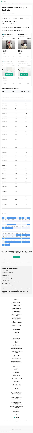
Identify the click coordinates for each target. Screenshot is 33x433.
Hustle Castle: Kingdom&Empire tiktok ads (29, 263)
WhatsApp (16, 412)
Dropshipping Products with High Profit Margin (16, 352)
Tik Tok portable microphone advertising (8, 273)
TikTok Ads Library (16, 336)
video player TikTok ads (6, 270)
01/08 (16, 385)
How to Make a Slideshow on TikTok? (16, 404)
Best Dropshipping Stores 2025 (16, 347)
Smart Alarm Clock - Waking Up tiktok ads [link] (17, 3)
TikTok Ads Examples (16, 366)
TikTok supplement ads (6, 283)
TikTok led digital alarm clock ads (7, 285)
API (16, 414)
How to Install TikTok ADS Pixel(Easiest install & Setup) (16, 407)
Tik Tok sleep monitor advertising (7, 278)
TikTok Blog (16, 368)
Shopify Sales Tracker (16, 301)
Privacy (13, 429)
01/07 (20, 385)
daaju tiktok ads (3, 262)
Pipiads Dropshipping (16, 350)
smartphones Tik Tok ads (6, 280)
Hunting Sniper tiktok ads (16, 263)
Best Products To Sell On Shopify (16, 361)
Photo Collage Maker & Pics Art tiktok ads (29, 262)
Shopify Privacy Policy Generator (16, 315)
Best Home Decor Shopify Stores (16, 362)
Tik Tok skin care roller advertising (7, 277)
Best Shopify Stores (16, 355)
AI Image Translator (16, 344)
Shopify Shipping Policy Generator (16, 322)
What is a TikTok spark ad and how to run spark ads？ (16, 403)
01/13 (16, 384)
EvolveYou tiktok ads (23, 263)
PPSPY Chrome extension (16, 325)
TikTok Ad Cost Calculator (16, 311)
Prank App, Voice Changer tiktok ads (4, 263)
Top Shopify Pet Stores (16, 356)
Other (21, 379)
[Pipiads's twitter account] (15, 427)
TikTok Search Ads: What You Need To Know (16, 390)
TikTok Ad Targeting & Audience (16, 303)
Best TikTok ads (16, 371)
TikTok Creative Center (16, 338)
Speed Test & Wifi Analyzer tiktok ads (10, 262)
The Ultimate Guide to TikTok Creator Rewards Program (16, 395)
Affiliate (16, 326)
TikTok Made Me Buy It (16, 353)
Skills (16, 335)
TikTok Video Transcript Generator (16, 339)
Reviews (16, 342)
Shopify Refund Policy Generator (17, 317)
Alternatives (16, 341)
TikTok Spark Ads (16, 333)
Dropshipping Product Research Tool (16, 348)
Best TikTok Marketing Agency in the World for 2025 (16, 400)
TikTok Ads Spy (16, 332)
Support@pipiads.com (16, 411)
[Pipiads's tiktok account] (17, 427)
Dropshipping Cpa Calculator (16, 309)
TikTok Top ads (16, 369)
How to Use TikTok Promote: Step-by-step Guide (16, 398)
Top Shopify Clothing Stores (16, 359)
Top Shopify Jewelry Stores (16, 358)
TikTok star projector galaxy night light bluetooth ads (10, 281)
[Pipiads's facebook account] (13, 427)
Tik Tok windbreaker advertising (7, 272)
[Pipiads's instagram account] (19, 427)
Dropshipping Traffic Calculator (16, 308)
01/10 (20, 384)
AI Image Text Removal (16, 345)
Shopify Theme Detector (16, 305)
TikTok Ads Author (16, 372)
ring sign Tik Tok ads (5, 275)
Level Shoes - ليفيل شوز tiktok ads (23, 262)
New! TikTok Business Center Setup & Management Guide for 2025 (16, 393)
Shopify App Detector (16, 306)
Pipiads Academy (16, 374)
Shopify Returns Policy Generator (16, 321)
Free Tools (16, 324)
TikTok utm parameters (16, 302)
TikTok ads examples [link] (7, 3)
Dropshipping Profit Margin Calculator (16, 314)
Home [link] (2, 3)
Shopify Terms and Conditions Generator (16, 319)
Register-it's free (9, 74)
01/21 (13, 384)
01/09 (13, 385)
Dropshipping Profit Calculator (16, 312)
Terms (15, 429)
